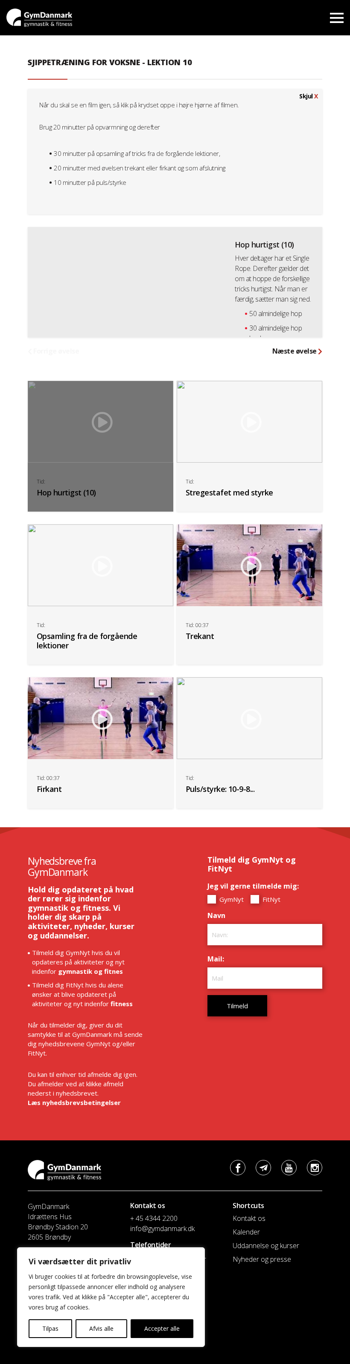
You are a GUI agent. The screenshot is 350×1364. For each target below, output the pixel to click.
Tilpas (50, 1328)
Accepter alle (162, 1328)
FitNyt (270, 899)
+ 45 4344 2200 (154, 1218)
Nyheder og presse (262, 1259)
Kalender (246, 1232)
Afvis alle (101, 1328)
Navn (218, 915)
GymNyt (230, 899)
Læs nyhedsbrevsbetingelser (74, 1102)
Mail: (217, 959)
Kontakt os (249, 1218)
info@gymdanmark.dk (162, 1228)
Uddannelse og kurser (266, 1245)
